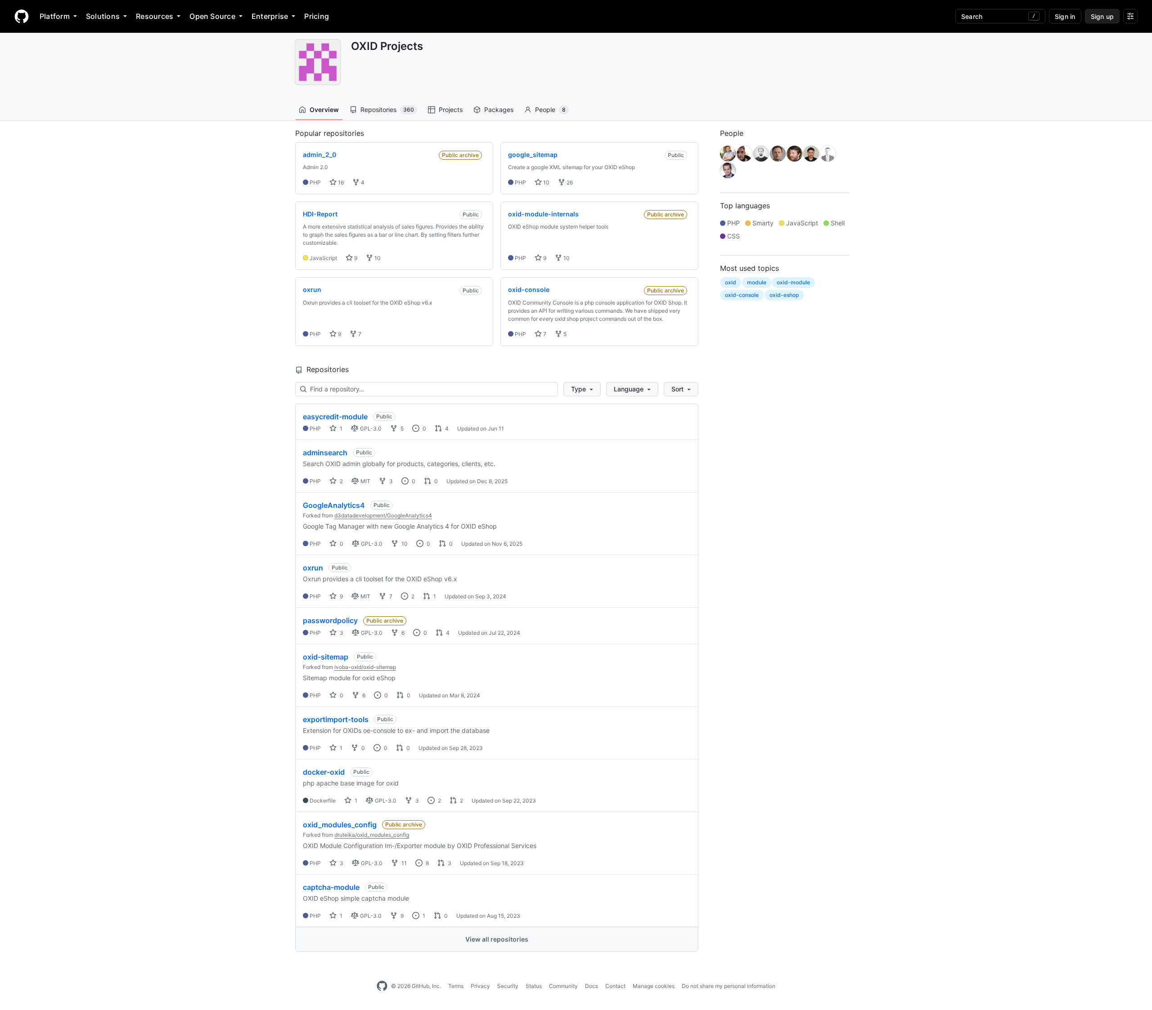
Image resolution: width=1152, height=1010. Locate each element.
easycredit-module (335, 416)
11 (403, 863)
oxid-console (742, 295)
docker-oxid (324, 772)
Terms (456, 986)
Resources (154, 16)
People (550, 109)
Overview (324, 109)
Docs (591, 986)
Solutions (103, 16)
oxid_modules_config (340, 824)
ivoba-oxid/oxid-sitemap (365, 667)
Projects (451, 109)
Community (563, 986)
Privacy (480, 986)
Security (507, 986)
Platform (55, 16)
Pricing (316, 16)
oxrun (313, 567)
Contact (615, 986)
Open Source (212, 16)
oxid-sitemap (325, 656)
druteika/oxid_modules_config (371, 834)
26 (569, 182)
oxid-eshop (784, 295)
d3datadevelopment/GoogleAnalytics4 (383, 515)
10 (545, 182)
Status (534, 986)
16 (340, 182)
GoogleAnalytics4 (334, 505)
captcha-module (331, 887)
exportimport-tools (336, 719)
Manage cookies (654, 986)
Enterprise (270, 16)
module (756, 282)
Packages (498, 109)
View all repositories (496, 939)
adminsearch (325, 452)
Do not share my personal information (728, 986)
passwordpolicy (330, 620)
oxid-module (793, 282)
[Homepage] (21, 16)
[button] (582, 389)
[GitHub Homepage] (382, 986)
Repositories (387, 109)
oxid (730, 282)
